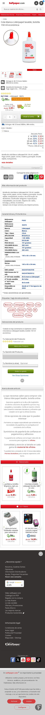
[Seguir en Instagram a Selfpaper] (33, 660)
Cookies (8, 635)
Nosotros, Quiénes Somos (15, 567)
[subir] (22, 382)
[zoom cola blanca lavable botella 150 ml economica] (18, 74)
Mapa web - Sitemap (13, 638)
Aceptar (29, 701)
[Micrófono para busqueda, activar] (37, 9)
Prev (4, 482)
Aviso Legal (9, 630)
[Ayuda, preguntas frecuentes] (38, 710)
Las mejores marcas (13, 610)
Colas (5, 19)
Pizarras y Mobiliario (23, 15)
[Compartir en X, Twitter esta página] (31, 177)
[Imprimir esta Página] (6, 177)
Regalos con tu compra (14, 598)
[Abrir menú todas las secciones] (4, 3)
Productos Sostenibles (14, 613)
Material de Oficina (7, 15)
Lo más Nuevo (10, 600)
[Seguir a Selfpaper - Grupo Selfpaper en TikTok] (38, 659)
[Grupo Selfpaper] (13, 646)
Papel (34, 15)
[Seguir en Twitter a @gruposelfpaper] (18, 659)
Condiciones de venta (13, 628)
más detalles (7, 162)
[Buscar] (40, 9)
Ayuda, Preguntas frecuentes (16, 574)
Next (39, 482)
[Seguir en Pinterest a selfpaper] (28, 660)
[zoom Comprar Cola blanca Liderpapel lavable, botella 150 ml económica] (4, 74)
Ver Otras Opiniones (20, 375)
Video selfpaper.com (13, 593)
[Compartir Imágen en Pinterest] (41, 177)
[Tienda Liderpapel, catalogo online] (5, 101)
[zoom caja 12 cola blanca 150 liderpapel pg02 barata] (11, 74)
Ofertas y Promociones (14, 605)
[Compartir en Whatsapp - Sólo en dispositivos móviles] (36, 177)
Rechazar (14, 701)
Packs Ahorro (10, 608)
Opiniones (9, 569)
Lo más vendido (11, 603)
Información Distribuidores (15, 572)
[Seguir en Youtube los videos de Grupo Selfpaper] (23, 659)
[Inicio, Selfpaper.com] (17, 3)
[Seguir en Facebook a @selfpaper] (12, 660)
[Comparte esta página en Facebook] (26, 177)
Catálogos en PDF (12, 595)
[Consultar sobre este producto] (11, 177)
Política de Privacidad (13, 633)
